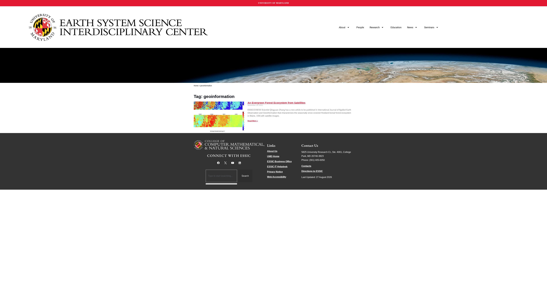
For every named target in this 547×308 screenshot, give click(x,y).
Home (196, 86)
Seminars (429, 27)
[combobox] (221, 176)
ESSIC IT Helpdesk (277, 166)
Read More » (253, 121)
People (360, 27)
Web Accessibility (276, 177)
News (410, 27)
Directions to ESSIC (312, 171)
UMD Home (273, 156)
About (342, 27)
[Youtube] (232, 162)
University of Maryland (273, 3)
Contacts (306, 166)
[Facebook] (218, 162)
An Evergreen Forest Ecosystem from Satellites (276, 102)
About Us (272, 151)
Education (396, 27)
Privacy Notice (275, 172)
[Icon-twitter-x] (225, 162)
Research (375, 27)
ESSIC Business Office (279, 161)
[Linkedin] (239, 162)
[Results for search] (221, 183)
